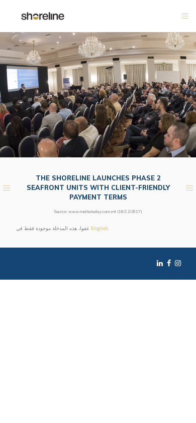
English (99, 228)
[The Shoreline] (43, 15)
